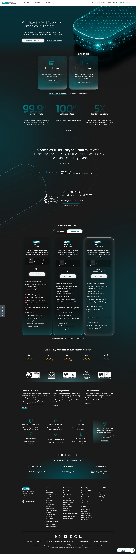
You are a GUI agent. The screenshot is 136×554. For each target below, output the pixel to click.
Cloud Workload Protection (34, 300)
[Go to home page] (26, 489)
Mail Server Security (33, 318)
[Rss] (80, 537)
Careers (101, 499)
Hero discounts (50, 516)
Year (43, 264)
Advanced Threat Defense (34, 297)
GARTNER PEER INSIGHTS (29, 361)
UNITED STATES (113, 2)
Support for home (86, 515)
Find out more (105, 440)
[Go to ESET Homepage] (9, 3)
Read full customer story (68, 164)
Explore (24, 407)
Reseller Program (85, 493)
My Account (84, 511)
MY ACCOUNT (36, 467)
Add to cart (37, 274)
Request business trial (33, 40)
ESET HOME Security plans (53, 493)
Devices (30, 264)
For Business (37, 2)
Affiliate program (85, 501)
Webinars (65, 508)
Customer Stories (68, 502)
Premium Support (32, 326)
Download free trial (51, 524)
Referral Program (85, 503)
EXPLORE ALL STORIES (71, 205)
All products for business (70, 495)
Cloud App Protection (33, 321)
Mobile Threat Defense (34, 315)
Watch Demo (66, 510)
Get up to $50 (49, 518)
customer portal (78, 460)
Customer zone (125, 2)
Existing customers (86, 509)
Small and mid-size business (71, 491)
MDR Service (30, 312)
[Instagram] (75, 537)
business (100, 473)
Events (100, 501)
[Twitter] (60, 537)
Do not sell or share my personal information (60, 541)
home (94, 473)
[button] (27, 261)
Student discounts (50, 514)
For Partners (48, 2)
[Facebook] (55, 537)
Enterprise (66, 493)
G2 (86, 361)
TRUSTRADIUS (48, 361)
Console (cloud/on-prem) (34, 281)
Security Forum (85, 519)
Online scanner (50, 504)
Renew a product (85, 513)
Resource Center (67, 506)
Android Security (50, 497)
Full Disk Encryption (32, 295)
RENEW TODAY (68, 467)
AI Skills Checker (50, 508)
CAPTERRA (67, 361)
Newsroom (102, 493)
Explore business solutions (54, 41)
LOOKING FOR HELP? (99, 467)
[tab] (60, 231)
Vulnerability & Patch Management (37, 303)
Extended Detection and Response (37, 308)
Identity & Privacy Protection (50, 501)
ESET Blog (101, 497)
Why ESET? (68, 130)
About (94, 2)
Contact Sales (66, 504)
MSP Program (85, 495)
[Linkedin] (70, 537)
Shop (104, 2)
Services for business (69, 497)
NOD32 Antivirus (50, 499)
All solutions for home (52, 491)
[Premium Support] (26, 327)
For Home (26, 2)
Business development (87, 499)
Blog (98, 2)
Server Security (31, 289)
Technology (102, 495)
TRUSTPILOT (105, 361)
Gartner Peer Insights (76, 201)
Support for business (86, 517)
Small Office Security (51, 495)
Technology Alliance (86, 497)
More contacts (26, 495)
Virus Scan (48, 506)
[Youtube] (66, 537)
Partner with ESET (86, 491)
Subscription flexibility (52, 510)
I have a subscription (51, 526)
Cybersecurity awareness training (68, 499)
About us (101, 491)
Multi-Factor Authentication (35, 324)
